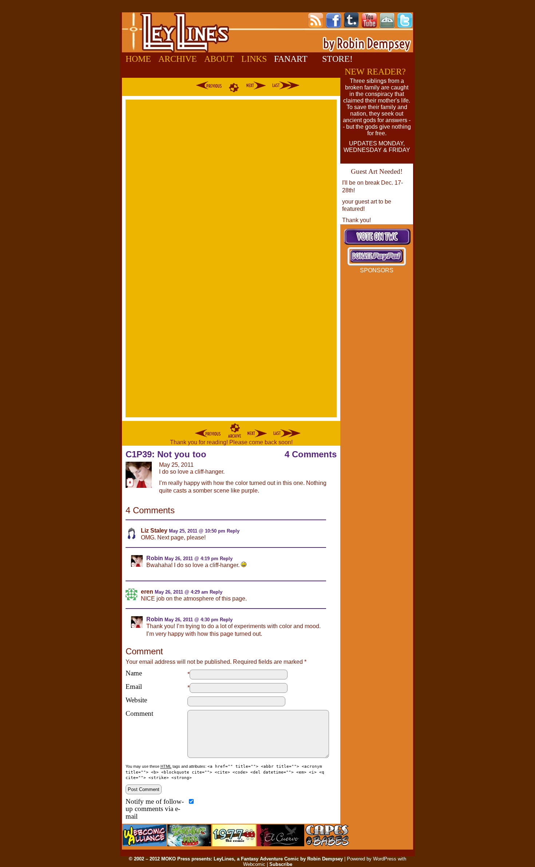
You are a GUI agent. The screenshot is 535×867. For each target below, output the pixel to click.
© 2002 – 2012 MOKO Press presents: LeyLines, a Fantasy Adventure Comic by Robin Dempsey (236, 859)
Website (136, 700)
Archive (177, 59)
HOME (138, 59)
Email (134, 686)
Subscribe (280, 864)
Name (134, 673)
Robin (154, 558)
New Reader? (375, 71)
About (219, 59)
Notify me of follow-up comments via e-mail (155, 809)
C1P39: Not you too (166, 454)
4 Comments (311, 454)
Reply (233, 531)
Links (254, 59)
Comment (139, 713)
